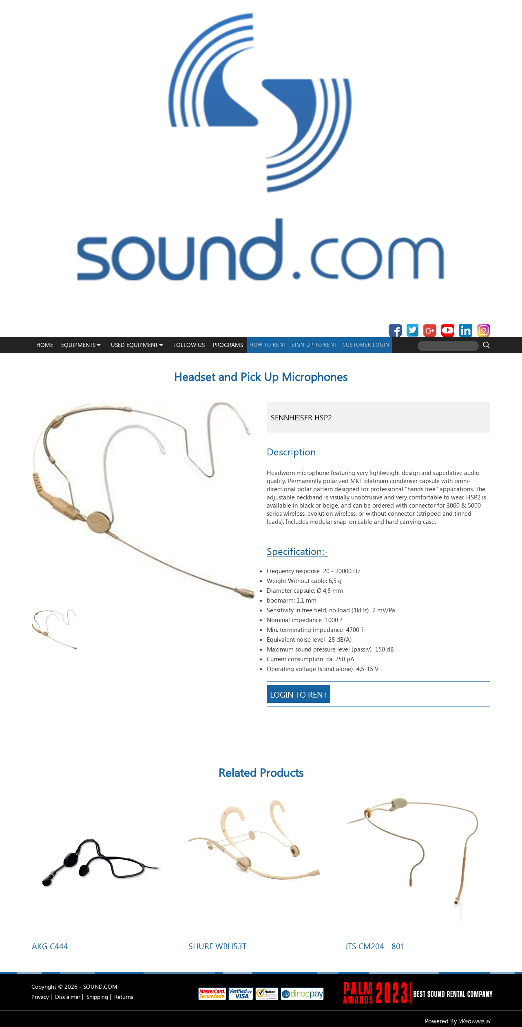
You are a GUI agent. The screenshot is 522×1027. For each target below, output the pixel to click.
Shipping (97, 996)
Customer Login (366, 344)
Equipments (78, 345)
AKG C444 (50, 945)
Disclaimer (67, 996)
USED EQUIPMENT (134, 345)
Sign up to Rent (314, 344)
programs (228, 345)
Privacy (40, 996)
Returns (123, 996)
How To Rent (268, 344)
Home (44, 345)
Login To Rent (298, 694)
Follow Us (189, 345)
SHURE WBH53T (217, 945)
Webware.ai (474, 1021)
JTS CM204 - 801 (375, 945)
